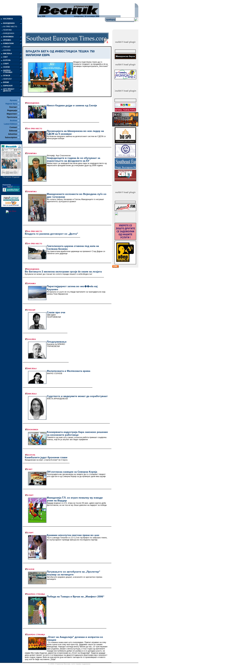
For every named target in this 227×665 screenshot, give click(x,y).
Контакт (13, 107)
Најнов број (11, 104)
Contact (13, 127)
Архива (13, 100)
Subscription (11, 137)
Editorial (13, 131)
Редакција (12, 110)
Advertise (12, 134)
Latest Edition (10, 124)
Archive (13, 120)
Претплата (12, 117)
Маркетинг (12, 114)
